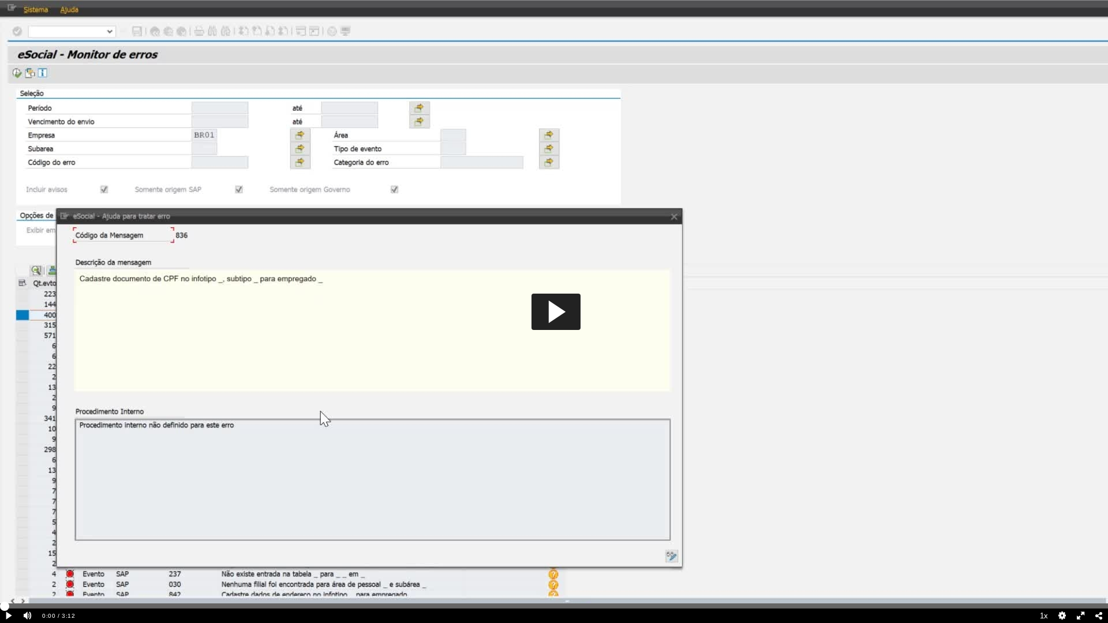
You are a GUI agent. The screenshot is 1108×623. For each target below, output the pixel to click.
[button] (556, 312)
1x (1044, 615)
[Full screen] (1081, 616)
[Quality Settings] (1062, 616)
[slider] (554, 605)
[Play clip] (9, 616)
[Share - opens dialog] (1099, 616)
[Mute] (27, 616)
